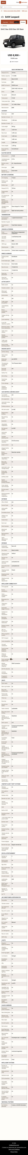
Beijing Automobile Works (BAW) (12, 11)
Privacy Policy (14, 1152)
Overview (5, 22)
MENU (3, 2)
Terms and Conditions (14, 1149)
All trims (4, 25)
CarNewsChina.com (14, 1145)
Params (23, 22)
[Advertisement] (14, 1126)
